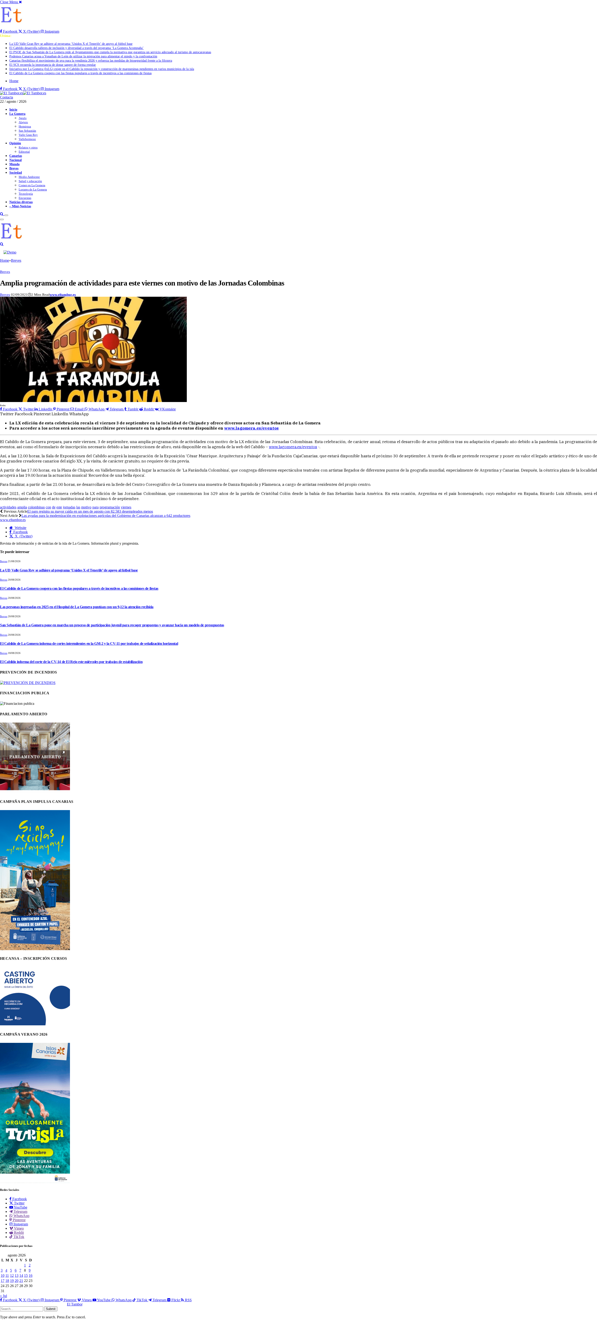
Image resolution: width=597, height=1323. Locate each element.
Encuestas (25, 198)
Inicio (13, 109)
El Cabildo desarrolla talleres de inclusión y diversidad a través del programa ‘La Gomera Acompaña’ (76, 48)
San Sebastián (27, 130)
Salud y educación (30, 181)
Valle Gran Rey (28, 135)
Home (13, 81)
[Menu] (6, 215)
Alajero (23, 122)
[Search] (2, 214)
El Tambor (74, 1304)
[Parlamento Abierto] (35, 791)
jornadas (69, 507)
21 (21, 1281)
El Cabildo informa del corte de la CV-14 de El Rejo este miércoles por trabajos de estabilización (71, 662)
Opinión (15, 143)
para (95, 507)
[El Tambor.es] (23, 93)
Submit (51, 1309)
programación (110, 507)
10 (2, 1275)
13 (16, 1275)
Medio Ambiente (29, 177)
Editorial (24, 151)
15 (26, 1275)
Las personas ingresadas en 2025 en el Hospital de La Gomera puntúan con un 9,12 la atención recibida (76, 607)
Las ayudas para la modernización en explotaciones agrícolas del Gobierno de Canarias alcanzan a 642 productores (105, 516)
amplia (22, 507)
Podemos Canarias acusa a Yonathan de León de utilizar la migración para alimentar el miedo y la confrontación (83, 56)
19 (12, 1281)
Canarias (15, 156)
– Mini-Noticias (20, 206)
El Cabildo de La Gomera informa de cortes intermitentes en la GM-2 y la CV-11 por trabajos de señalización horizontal (89, 644)
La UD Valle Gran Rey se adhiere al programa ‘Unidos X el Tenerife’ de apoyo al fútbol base (70, 44)
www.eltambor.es (63, 294)
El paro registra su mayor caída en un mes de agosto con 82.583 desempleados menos (90, 511)
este (59, 507)
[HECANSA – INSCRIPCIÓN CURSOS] (35, 1024)
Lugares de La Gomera (33, 189)
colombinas (36, 507)
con (48, 507)
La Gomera (17, 114)
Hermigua (25, 126)
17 (2, 1281)
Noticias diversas (21, 202)
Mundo (14, 164)
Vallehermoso (27, 139)
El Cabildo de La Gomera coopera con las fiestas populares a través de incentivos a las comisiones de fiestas (80, 73)
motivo (86, 507)
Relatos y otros (28, 147)
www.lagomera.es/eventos (293, 446)
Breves (13, 168)
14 (21, 1275)
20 (16, 1281)
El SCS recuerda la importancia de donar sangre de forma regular (52, 65)
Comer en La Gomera (32, 185)
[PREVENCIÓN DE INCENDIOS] (28, 683)
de (54, 507)
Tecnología (26, 193)
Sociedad (15, 172)
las (78, 507)
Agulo (23, 118)
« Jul (3, 1296)
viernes (126, 507)
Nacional (15, 160)
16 (30, 1275)
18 (7, 1281)
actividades (8, 507)
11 (7, 1275)
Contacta (6, 97)
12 (12, 1275)
